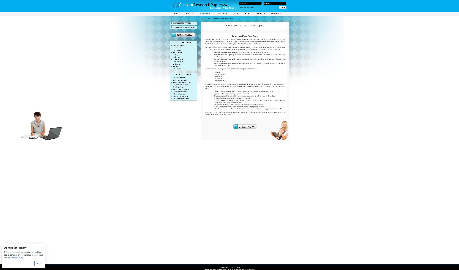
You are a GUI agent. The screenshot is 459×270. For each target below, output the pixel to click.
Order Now (205, 14)
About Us (188, 14)
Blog (247, 14)
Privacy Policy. (17, 257)
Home (175, 14)
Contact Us (276, 14)
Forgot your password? (246, 7)
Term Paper (222, 14)
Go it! (38, 263)
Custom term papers (182, 23)
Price (236, 14)
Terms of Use (223, 267)
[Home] (203, 5)
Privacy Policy (235, 267)
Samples (261, 14)
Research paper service (184, 27)
